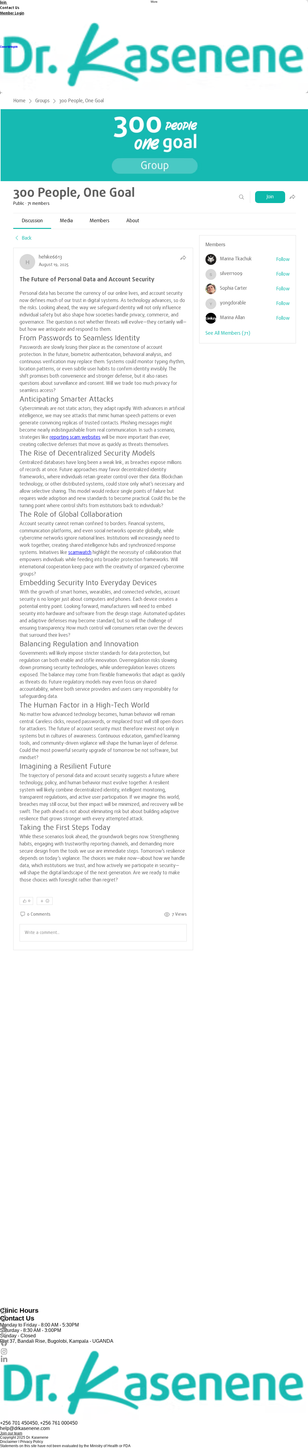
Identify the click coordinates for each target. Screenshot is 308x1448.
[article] (103, 599)
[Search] (241, 197)
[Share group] (292, 196)
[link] (32, 221)
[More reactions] (45, 901)
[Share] (183, 257)
